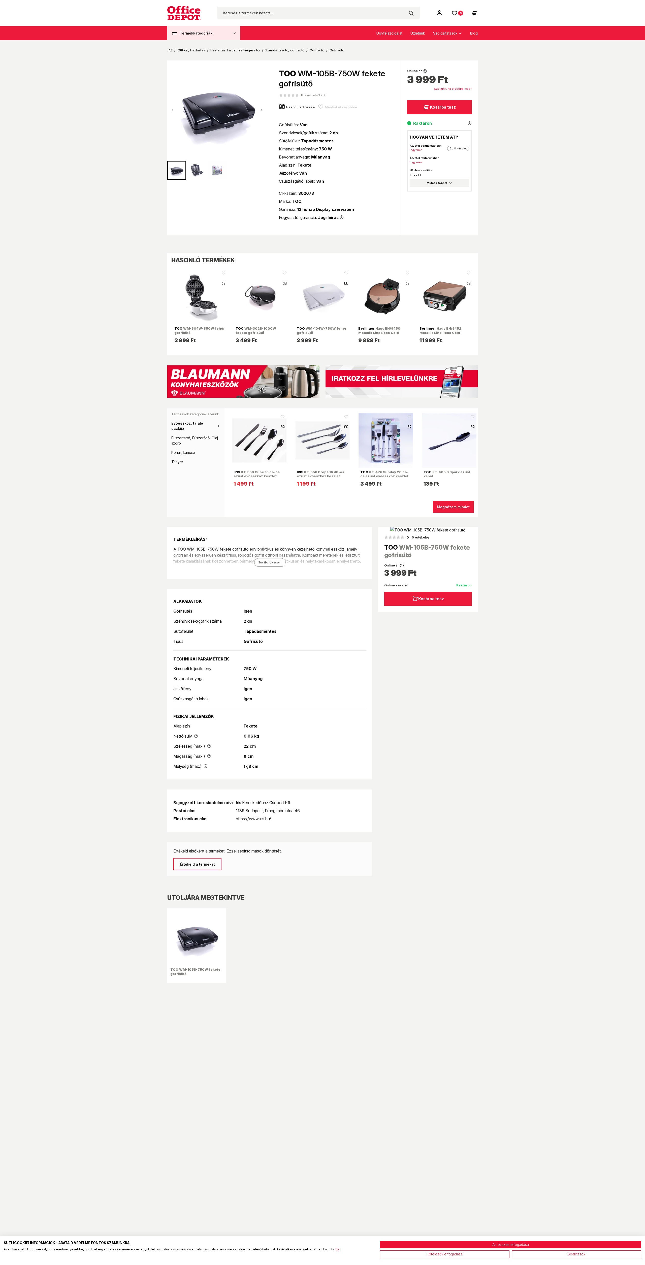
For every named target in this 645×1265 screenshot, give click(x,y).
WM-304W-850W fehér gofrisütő (199, 330)
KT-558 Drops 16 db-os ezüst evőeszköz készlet (320, 474)
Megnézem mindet (453, 507)
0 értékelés (418, 537)
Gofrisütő (317, 50)
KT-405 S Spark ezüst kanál (447, 474)
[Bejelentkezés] (439, 13)
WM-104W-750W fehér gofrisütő (321, 330)
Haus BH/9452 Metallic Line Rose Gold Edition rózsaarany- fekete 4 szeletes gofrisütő (444, 334)
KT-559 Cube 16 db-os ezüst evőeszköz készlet (257, 474)
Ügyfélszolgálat (389, 33)
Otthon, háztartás (191, 50)
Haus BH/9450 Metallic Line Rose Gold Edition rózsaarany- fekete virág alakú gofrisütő (381, 334)
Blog (474, 33)
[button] (262, 110)
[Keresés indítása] (411, 13)
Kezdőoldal (170, 50)
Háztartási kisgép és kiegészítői (235, 50)
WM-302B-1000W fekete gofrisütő (256, 330)
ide (337, 1249)
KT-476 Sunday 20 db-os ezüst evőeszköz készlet (384, 474)
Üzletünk (417, 33)
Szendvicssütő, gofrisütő (284, 50)
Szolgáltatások (445, 33)
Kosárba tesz (443, 107)
